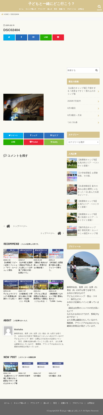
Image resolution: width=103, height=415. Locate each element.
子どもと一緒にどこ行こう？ (51, 3)
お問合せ (81, 9)
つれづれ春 (72, 122)
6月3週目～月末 (74, 115)
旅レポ (49, 9)
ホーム (21, 9)
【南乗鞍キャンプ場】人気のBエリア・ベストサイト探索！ (88, 163)
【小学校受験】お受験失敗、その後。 (88, 174)
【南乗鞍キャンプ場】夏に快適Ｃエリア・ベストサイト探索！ (88, 217)
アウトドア (41, 9)
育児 (55, 9)
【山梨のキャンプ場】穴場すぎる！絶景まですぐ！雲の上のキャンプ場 (81, 91)
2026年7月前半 (74, 101)
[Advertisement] (33, 66)
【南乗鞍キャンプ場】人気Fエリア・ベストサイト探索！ (88, 204)
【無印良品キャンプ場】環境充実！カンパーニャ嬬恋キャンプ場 (88, 230)
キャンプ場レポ (31, 9)
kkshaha (18, 329)
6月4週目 (71, 108)
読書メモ (62, 9)
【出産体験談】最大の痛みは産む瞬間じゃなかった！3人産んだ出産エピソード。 (88, 190)
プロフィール (71, 9)
